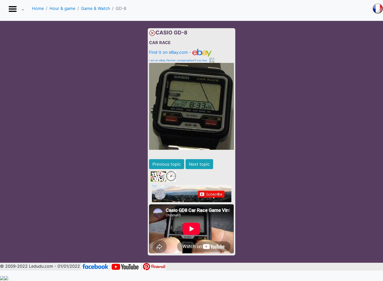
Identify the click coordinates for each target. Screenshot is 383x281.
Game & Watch (95, 8)
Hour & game (62, 8)
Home (38, 8)
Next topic (199, 164)
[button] (15, 10)
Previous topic (166, 164)
